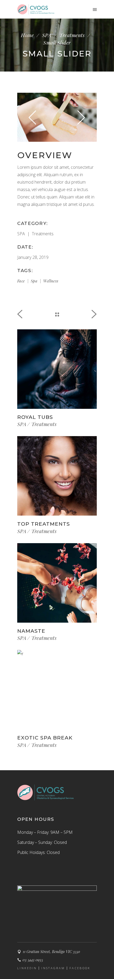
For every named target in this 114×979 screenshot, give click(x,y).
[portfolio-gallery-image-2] (57, 117)
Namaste (31, 631)
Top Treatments (43, 524)
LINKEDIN (27, 968)
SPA (46, 35)
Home (27, 35)
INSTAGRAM (53, 968)
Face (21, 280)
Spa (34, 280)
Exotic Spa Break (45, 738)
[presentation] (32, 117)
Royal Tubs (35, 417)
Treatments (72, 35)
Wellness (50, 280)
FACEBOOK (79, 968)
